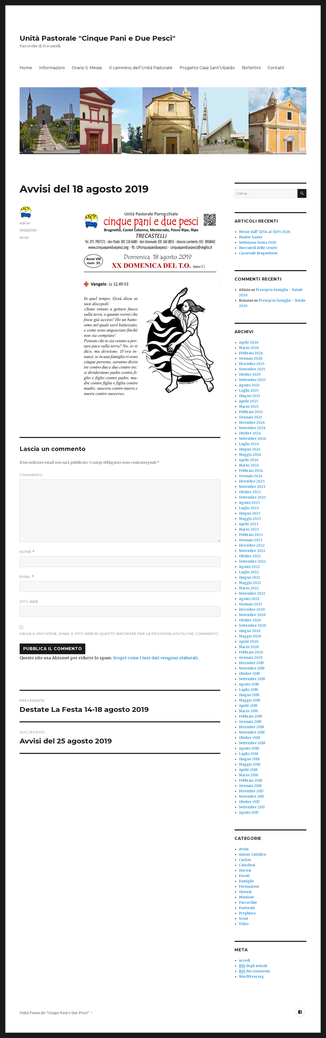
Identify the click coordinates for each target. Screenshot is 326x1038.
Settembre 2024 (252, 438)
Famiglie (246, 881)
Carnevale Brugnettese (258, 253)
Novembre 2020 (252, 615)
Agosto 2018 (249, 748)
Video (244, 924)
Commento (31, 475)
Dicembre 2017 (251, 791)
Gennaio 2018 (250, 786)
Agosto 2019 (249, 684)
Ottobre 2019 (249, 673)
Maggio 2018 (249, 764)
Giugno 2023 (249, 513)
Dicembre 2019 (251, 663)
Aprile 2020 (249, 641)
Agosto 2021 (249, 599)
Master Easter (251, 237)
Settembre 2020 (252, 625)
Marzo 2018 (248, 775)
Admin (25, 223)
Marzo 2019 (248, 711)
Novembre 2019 (251, 668)
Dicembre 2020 (252, 609)
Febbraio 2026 (251, 353)
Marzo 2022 (249, 588)
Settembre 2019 (252, 679)
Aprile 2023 (248, 524)
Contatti (276, 67)
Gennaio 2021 (250, 604)
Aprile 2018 (248, 770)
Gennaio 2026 (250, 358)
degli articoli (253, 966)
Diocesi (245, 870)
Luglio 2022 (249, 572)
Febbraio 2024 (251, 471)
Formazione (249, 886)
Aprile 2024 (249, 460)
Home (26, 67)
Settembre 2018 (252, 743)
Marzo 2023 (249, 529)
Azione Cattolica (252, 854)
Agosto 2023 (249, 503)
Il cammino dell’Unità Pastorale (140, 67)
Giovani (245, 892)
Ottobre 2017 (249, 802)
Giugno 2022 (249, 577)
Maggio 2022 (250, 583)
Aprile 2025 (248, 401)
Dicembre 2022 (252, 545)
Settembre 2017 (252, 807)
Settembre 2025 (252, 380)
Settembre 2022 (252, 561)
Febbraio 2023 (251, 535)
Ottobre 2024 (250, 433)
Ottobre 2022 (250, 556)
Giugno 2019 (249, 695)
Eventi (244, 876)
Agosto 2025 (249, 385)
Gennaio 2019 (250, 722)
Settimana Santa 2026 (257, 242)
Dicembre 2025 (251, 364)
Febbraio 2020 (251, 652)
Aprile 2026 (248, 342)
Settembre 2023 (252, 497)
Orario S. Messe (87, 67)
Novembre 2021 (252, 593)
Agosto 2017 (249, 812)
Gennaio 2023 (250, 540)
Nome (27, 552)
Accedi (244, 960)
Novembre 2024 (252, 428)
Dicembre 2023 (252, 481)
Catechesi (247, 865)
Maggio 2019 (249, 700)
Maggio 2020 (250, 636)
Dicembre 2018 (251, 727)
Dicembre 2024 (252, 422)
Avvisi (24, 237)
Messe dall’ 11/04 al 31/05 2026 (264, 232)
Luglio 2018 (248, 754)
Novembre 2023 (252, 487)
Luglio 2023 (249, 508)
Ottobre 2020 (250, 620)
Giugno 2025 (249, 396)
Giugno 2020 (250, 631)
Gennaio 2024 (251, 476)
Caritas (245, 860)
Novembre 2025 (252, 369)
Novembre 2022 (252, 551)
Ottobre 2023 (250, 492)
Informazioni (52, 67)
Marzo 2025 (249, 406)
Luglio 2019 (248, 690)
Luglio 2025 (249, 390)
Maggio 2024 (250, 454)
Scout (243, 918)
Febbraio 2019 (250, 716)
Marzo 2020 (249, 647)
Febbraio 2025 (251, 412)
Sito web (29, 602)
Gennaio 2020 (251, 657)
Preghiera (247, 913)
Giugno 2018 (249, 759)
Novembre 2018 (252, 732)
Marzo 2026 (249, 348)
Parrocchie (248, 902)
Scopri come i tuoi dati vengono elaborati (155, 657)
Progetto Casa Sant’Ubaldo (207, 67)
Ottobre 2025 (250, 374)
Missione (246, 897)
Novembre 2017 (251, 796)
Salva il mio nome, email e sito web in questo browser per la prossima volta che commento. (119, 634)
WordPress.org (251, 976)
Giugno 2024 (250, 449)
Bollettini (251, 67)
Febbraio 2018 (250, 780)
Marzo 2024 (249, 465)
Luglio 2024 (249, 444)
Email (27, 577)
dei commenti (254, 971)
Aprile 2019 (248, 706)
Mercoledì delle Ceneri (258, 248)
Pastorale (247, 908)
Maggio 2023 (250, 519)
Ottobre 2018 (249, 738)
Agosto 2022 (249, 567)
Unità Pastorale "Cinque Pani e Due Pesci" (97, 38)
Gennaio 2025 (250, 417)
